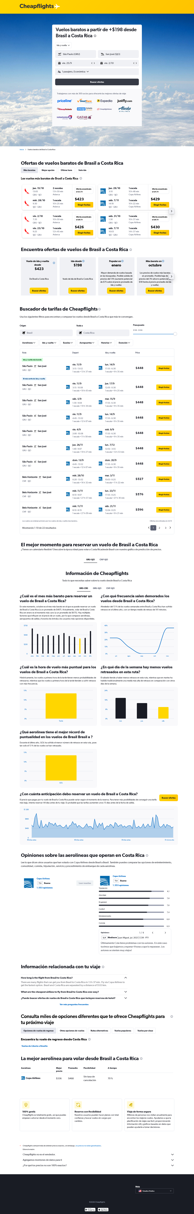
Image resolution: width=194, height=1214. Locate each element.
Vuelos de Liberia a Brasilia (35, 1046)
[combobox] (63, 45)
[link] (39, 291)
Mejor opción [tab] (48, 170)
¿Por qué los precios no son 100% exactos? (45, 1165)
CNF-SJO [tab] (104, 559)
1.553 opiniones (45, 887)
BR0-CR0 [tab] (83, 588)
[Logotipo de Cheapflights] (37, 6)
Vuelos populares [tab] (122, 1030)
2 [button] (159, 527)
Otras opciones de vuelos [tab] (72, 1030)
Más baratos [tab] (29, 170)
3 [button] (165, 527)
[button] (95, 36)
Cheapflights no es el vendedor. (39, 1154)
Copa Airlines (43, 878)
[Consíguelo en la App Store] (103, 1210)
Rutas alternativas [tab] (99, 1030)
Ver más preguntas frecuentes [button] (74, 1004)
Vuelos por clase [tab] (145, 1030)
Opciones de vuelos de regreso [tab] (38, 1030)
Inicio (22, 149)
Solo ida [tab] (82, 170)
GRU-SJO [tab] (90, 559)
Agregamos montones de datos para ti (42, 1159)
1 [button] (153, 527)
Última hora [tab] (66, 170)
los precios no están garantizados (88, 1146)
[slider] (175, 334)
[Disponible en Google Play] (90, 1210)
